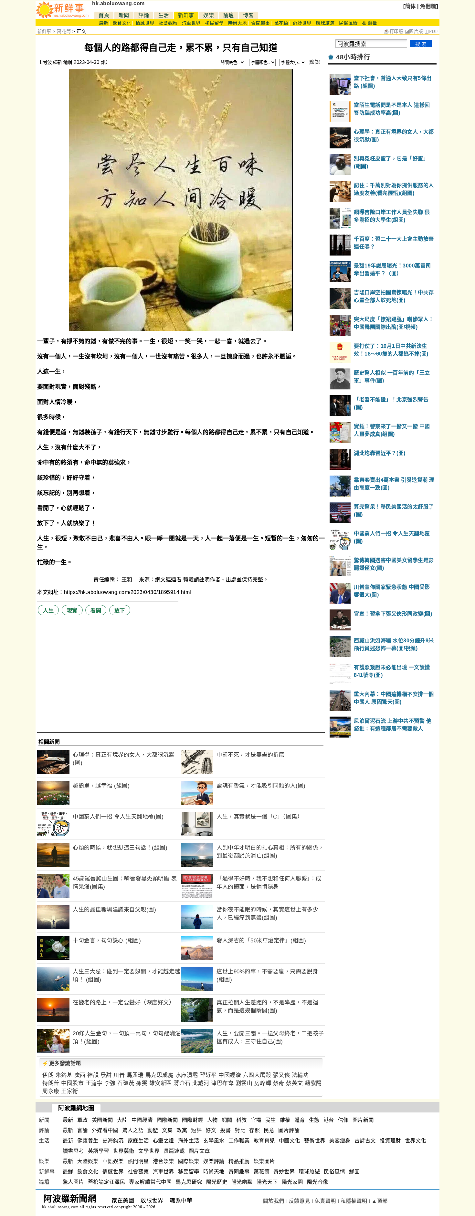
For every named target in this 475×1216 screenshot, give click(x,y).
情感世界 (145, 23)
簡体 (410, 6)
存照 (254, 1130)
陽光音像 (317, 1182)
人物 (212, 1120)
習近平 (208, 1075)
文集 (167, 1130)
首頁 (104, 15)
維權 (285, 1120)
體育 (299, 1120)
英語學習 (98, 1151)
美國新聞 (102, 1120)
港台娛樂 (163, 1161)
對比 (240, 1130)
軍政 (82, 1120)
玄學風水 (214, 1140)
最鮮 (68, 1171)
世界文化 (415, 1140)
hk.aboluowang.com (118, 3)
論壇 (228, 15)
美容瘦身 (340, 1140)
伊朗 (48, 1075)
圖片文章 (199, 1151)
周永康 (50, 1091)
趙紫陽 (313, 1083)
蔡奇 (278, 1083)
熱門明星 (138, 1161)
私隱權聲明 (354, 1201)
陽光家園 (292, 1182)
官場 (256, 1120)
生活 (163, 15)
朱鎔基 (64, 1075)
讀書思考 (73, 1151)
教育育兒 (264, 1140)
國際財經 (192, 1120)
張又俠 (281, 1075)
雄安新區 (160, 1083)
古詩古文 (365, 1140)
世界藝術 (123, 1151)
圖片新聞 (363, 1120)
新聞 (124, 15)
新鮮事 (186, 15)
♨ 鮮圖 (369, 23)
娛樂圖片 (264, 1161)
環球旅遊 (325, 23)
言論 (82, 1130)
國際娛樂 (188, 1161)
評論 (143, 15)
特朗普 (50, 1083)
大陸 (122, 1120)
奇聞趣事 (260, 23)
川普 (119, 1075)
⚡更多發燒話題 (61, 1063)
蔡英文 (294, 1083)
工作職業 (239, 1140)
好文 (211, 1130)
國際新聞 (167, 1120)
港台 (328, 1120)
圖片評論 (289, 1130)
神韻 (93, 1075)
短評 (196, 1130)
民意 (269, 1130)
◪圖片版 (414, 31)
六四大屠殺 (257, 1075)
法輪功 (300, 1075)
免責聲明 (325, 1201)
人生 (48, 610)
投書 (225, 1130)
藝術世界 (314, 1140)
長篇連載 (174, 1151)
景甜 (106, 1075)
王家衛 (69, 1091)
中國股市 (72, 1083)
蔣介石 (182, 1083)
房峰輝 (262, 1083)
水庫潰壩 (186, 1075)
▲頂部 (380, 1201)
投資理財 (390, 1140)
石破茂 (125, 1083)
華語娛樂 (113, 1161)
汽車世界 (191, 23)
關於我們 (273, 1201)
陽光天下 (267, 1182)
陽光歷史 (216, 1182)
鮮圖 (354, 1171)
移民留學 (214, 23)
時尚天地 (237, 23)
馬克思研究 (188, 1182)
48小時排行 (353, 57)
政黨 (181, 1130)
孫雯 (141, 1083)
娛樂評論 (214, 1161)
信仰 (343, 1120)
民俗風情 (348, 23)
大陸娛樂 (88, 1161)
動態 (152, 1130)
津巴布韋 (222, 1083)
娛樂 (208, 15)
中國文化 (289, 1140)
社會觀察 (168, 23)
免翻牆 (428, 6)
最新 (103, 23)
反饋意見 (299, 1201)
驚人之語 (132, 1130)
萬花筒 (281, 23)
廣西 (80, 1075)
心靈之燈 (163, 1140)
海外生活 (188, 1140)
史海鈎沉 (113, 1140)
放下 (119, 610)
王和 (127, 579)
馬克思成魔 (159, 1075)
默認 (314, 62)
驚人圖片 (73, 1182)
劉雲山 (244, 1083)
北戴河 (200, 1083)
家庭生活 (138, 1140)
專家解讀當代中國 (150, 1182)
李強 (110, 1083)
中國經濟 (229, 1075)
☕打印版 (393, 31)
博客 (248, 15)
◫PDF (431, 31)
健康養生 (88, 1140)
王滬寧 (94, 1083)
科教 (241, 1120)
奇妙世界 (302, 23)
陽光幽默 (242, 1182)
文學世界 (149, 1151)
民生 (270, 1120)
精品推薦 (239, 1161)
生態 (314, 1120)
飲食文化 (121, 23)
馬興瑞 (135, 1075)
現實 (72, 610)
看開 (95, 610)
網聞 (227, 1120)
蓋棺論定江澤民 (106, 1182)
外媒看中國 (105, 1130)
